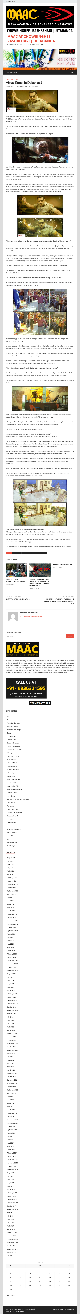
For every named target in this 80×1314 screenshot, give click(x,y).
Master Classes (12, 793)
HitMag (71, 1309)
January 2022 (11, 1037)
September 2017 (12, 1209)
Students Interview (13, 816)
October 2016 (11, 1246)
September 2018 (12, 1169)
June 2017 (10, 1219)
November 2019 (12, 1123)
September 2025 (12, 891)
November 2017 (12, 1203)
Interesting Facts (12, 773)
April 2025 (10, 907)
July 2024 (10, 937)
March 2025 (11, 911)
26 (40, 1286)
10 (20, 1278)
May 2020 (10, 1103)
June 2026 (10, 864)
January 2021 (11, 1077)
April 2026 (10, 871)
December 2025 (12, 884)
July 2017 (10, 1216)
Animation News (12, 726)
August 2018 (11, 1173)
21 (59, 1282)
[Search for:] (40, 636)
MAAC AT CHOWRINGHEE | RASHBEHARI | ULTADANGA (31, 38)
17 (20, 1282)
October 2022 (11, 1007)
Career (9, 733)
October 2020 (11, 1086)
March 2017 (11, 1229)
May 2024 (10, 944)
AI (7, 720)
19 (40, 1282)
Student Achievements (14, 812)
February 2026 (12, 878)
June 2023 (10, 980)
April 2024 (10, 947)
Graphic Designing (13, 769)
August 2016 (11, 1252)
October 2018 (11, 1166)
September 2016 (12, 1249)
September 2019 (12, 1130)
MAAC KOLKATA (13, 786)
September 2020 (12, 1090)
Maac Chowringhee (13, 779)
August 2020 (11, 1093)
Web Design (11, 846)
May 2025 (10, 904)
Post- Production (12, 809)
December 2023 (12, 960)
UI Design (10, 819)
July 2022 (10, 1017)
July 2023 (10, 977)
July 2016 (10, 1256)
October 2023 (11, 967)
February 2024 (12, 954)
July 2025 (10, 897)
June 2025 (10, 901)
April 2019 (10, 1146)
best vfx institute (27, 553)
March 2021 (11, 1070)
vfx (8, 826)
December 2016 (12, 1239)
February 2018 (12, 1193)
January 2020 (11, 1116)
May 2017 (10, 1222)
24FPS (9, 716)
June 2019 (10, 1140)
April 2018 (10, 1186)
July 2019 (10, 1136)
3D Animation (16, 553)
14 (59, 1278)
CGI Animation (12, 736)
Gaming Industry (12, 766)
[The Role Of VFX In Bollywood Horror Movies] (16, 570)
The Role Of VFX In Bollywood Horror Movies (15, 580)
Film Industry (11, 759)
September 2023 (12, 970)
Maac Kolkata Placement (15, 789)
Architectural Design (14, 730)
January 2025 (11, 917)
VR (8, 839)
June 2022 (10, 1020)
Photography (11, 806)
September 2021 (12, 1050)
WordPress (63, 1309)
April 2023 (10, 987)
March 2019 (11, 1149)
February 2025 (12, 914)
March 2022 (11, 1030)
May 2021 (10, 1063)
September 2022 (12, 1010)
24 (20, 1286)
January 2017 (11, 1236)
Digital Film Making (13, 746)
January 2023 (11, 997)
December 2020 (12, 1080)
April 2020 (10, 1106)
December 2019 (12, 1120)
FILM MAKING (12, 763)
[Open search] (72, 72)
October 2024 (11, 927)
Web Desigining (12, 842)
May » (13, 1295)
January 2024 (11, 957)
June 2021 (10, 1060)
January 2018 (11, 1196)
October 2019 (11, 1126)
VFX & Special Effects (12, 79)
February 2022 (12, 1033)
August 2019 (11, 1133)
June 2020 (10, 1100)
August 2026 (11, 858)
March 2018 (11, 1189)
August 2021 (11, 1053)
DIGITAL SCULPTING (14, 749)
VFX (35, 553)
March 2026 (11, 874)
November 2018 (12, 1163)
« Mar (8, 1295)
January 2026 (11, 881)
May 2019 (10, 1143)
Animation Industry (13, 723)
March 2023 (11, 990)
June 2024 (10, 941)
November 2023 (12, 964)
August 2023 (11, 974)
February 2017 (12, 1232)
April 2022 (10, 1027)
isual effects (11, 776)
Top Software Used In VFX (62, 564)
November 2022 (12, 1004)
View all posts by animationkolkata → (32, 616)
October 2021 (11, 1047)
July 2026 (10, 861)
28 (59, 1286)
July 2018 (10, 1176)
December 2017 (12, 1199)
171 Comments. (33, 86)
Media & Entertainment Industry (18, 799)
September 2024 (12, 931)
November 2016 (12, 1242)
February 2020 (12, 1113)
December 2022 (12, 1000)
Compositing (11, 739)
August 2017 (11, 1213)
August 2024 (11, 934)
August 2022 (11, 1013)
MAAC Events (11, 783)
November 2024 (12, 924)
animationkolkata (22, 86)
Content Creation (13, 743)
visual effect (42, 553)
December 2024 (12, 921)
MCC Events (11, 796)
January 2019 (11, 1156)
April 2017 (10, 1226)
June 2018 (10, 1179)
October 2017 (11, 1206)
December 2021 (12, 1040)
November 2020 (12, 1083)
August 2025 (11, 894)
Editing (9, 753)
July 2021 (10, 1057)
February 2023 (12, 994)
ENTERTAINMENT (13, 756)
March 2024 (11, 950)
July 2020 (10, 1096)
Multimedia (11, 802)
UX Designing (11, 822)
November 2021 (12, 1043)
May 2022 (10, 1023)
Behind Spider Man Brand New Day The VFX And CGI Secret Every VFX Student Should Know (39, 582)
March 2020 (11, 1110)
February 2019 (12, 1153)
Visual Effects (11, 836)
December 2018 (12, 1159)
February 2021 (12, 1073)
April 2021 (10, 1067)
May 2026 (10, 868)
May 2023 (10, 984)
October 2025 (11, 887)
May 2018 (10, 1183)
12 (40, 1278)
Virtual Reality (11, 832)
